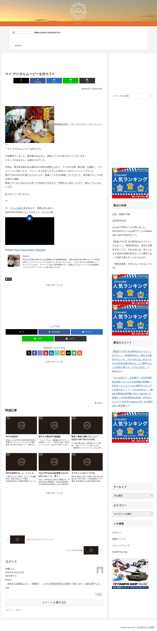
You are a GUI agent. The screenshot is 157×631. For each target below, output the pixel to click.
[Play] (29, 231)
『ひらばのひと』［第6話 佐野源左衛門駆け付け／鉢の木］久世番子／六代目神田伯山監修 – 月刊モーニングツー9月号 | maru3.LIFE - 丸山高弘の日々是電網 (132, 397)
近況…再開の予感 (121, 214)
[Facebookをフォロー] (34, 353)
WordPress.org (119, 552)
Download (40, 250)
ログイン (116, 532)
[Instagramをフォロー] (40, 353)
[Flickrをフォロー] (68, 353)
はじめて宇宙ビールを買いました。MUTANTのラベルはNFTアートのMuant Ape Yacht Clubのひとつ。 (132, 231)
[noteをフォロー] (57, 353)
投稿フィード (119, 539)
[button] (87, 80)
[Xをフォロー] (28, 353)
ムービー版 (47, 212)
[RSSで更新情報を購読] (79, 353)
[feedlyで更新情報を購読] (74, 353)
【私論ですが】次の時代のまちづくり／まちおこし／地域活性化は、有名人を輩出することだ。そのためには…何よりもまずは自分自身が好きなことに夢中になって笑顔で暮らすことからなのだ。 (132, 249)
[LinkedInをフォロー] (51, 353)
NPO (9, 279)
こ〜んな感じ (16, 208)
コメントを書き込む (54, 602)
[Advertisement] (54, 63)
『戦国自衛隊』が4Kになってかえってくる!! (132, 266)
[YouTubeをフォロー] (45, 353)
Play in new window (24, 250)
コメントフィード (121, 545)
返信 (100, 594)
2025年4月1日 (119, 220)
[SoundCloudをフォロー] (62, 353)
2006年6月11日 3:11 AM (14, 572)
